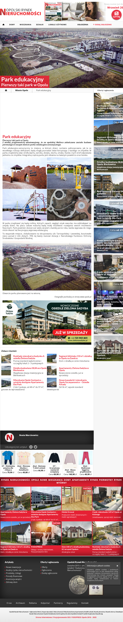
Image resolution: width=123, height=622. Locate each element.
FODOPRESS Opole (79, 617)
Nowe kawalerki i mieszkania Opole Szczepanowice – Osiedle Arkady (74, 382)
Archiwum (20, 603)
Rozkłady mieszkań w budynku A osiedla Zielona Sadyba (28, 357)
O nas (9, 603)
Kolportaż (45, 603)
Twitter (35, 447)
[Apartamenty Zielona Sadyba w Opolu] (47, 344)
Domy (12, 24)
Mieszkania (25, 24)
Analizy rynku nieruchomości (19, 570)
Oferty (44, 567)
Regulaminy (72, 603)
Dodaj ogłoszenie (103, 24)
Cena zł (8, 469)
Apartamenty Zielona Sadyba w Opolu (74, 369)
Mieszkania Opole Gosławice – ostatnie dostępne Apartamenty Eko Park (28, 382)
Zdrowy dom (11, 582)
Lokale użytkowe (57, 24)
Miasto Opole (21, 90)
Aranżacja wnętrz (14, 579)
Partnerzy (58, 603)
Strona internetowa (44, 617)
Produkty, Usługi (13, 573)
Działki (40, 24)
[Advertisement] (47, 114)
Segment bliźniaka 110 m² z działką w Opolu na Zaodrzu (75, 357)
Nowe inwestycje (13, 567)
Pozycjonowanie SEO (62, 617)
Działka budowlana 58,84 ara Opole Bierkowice (30, 369)
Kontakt (85, 603)
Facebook (31, 447)
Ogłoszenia (82, 24)
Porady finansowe (14, 576)
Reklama (33, 603)
